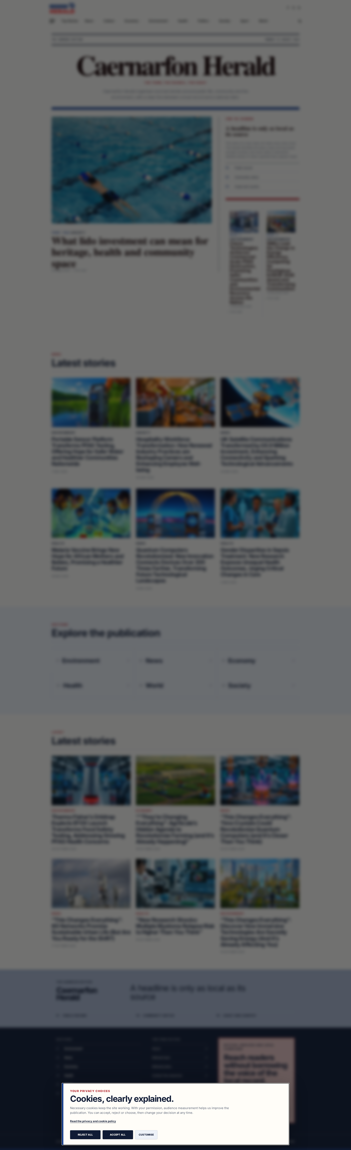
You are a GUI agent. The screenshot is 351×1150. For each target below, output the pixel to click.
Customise (146, 1134)
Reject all (85, 1134)
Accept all (118, 1134)
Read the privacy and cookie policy (93, 1121)
